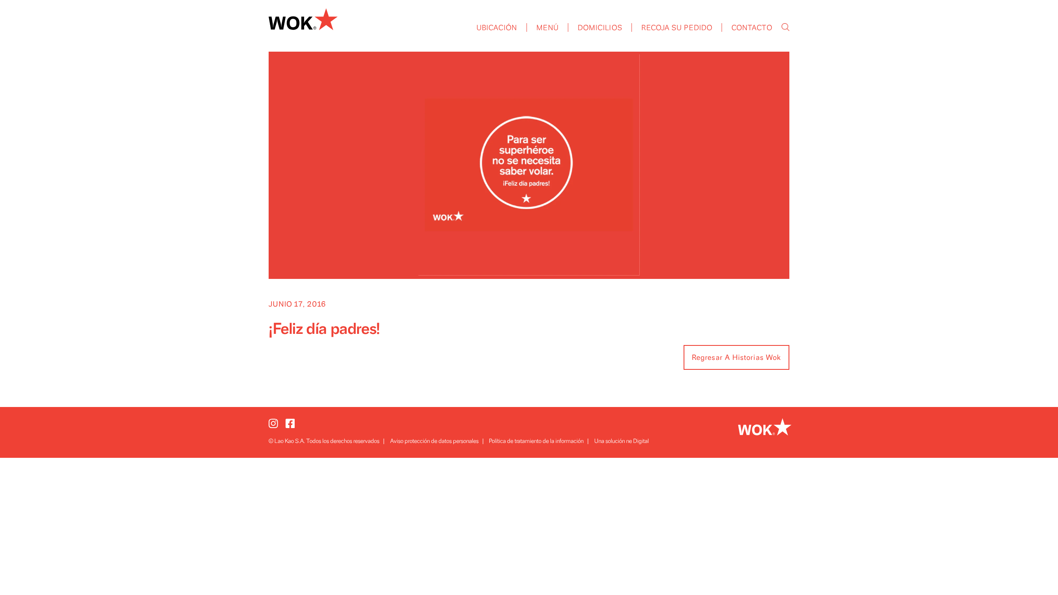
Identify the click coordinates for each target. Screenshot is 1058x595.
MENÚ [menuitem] (547, 28)
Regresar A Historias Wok (736, 358)
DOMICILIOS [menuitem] (600, 28)
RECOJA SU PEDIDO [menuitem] (676, 28)
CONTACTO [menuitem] (752, 28)
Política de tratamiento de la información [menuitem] (536, 441)
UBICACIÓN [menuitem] (497, 28)
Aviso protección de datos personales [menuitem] (434, 441)
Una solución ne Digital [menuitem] (621, 441)
